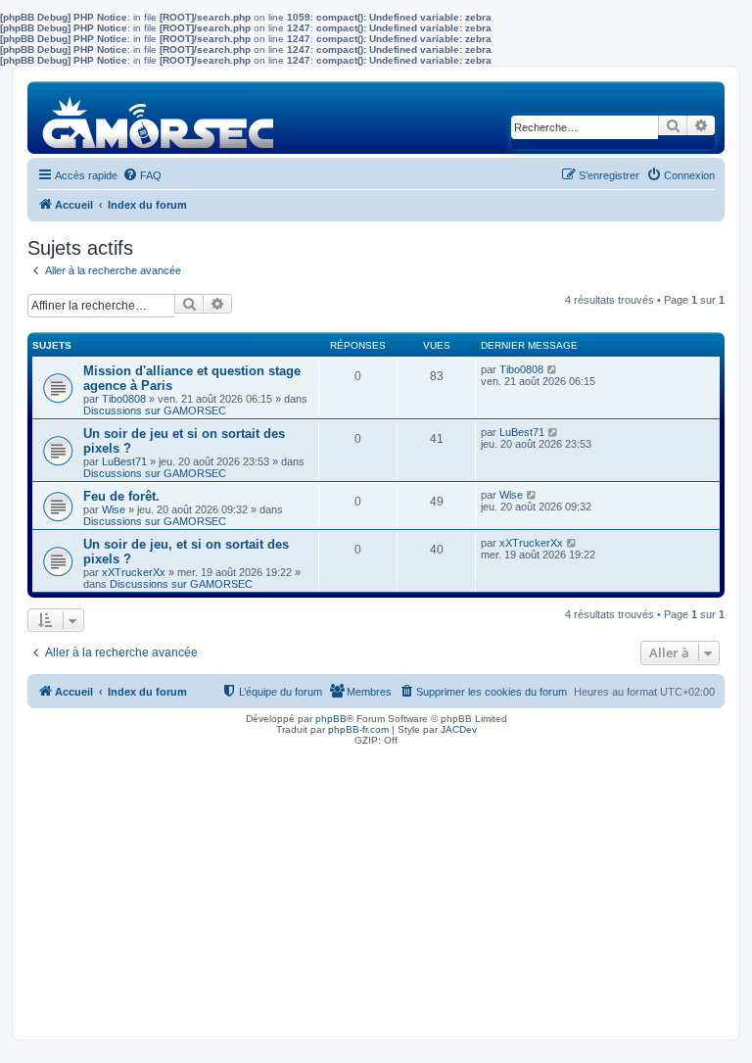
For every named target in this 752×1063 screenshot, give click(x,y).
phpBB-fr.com (358, 729)
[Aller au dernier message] (552, 369)
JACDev (459, 729)
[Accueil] (159, 117)
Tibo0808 (124, 399)
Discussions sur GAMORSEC (154, 410)
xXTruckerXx (133, 572)
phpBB (331, 718)
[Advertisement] (376, 887)
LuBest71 (124, 461)
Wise (113, 509)
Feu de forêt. (121, 496)
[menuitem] (142, 175)
